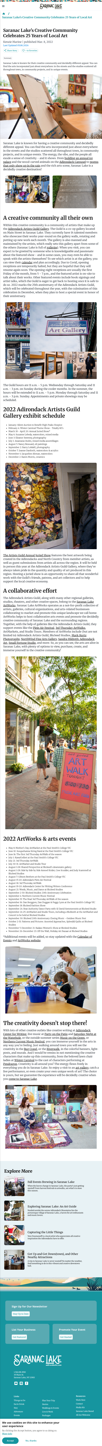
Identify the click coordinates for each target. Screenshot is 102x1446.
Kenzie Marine (12, 41)
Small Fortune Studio (22, 642)
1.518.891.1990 (20, 1372)
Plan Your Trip (48, 1400)
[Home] (3, 13)
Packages (46, 1415)
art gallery (82, 1067)
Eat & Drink (19, 1404)
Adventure (18, 1411)
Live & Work (47, 1412)
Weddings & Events (50, 1408)
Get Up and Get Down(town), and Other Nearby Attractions (53, 1255)
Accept (10, 1440)
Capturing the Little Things (45, 1232)
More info (7, 1434)
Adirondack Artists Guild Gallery (28, 228)
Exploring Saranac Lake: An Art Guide (52, 1206)
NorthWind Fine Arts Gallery (39, 639)
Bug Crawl (30, 1049)
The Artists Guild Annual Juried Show (27, 555)
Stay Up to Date (21, 1314)
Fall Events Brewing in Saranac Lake (51, 1182)
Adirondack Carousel (72, 161)
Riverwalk (53, 1049)
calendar (27, 262)
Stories (45, 1404)
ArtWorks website (29, 940)
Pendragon (10, 1064)
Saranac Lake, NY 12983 (24, 1377)
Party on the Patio (56, 1034)
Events (17, 1415)
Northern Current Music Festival (23, 1041)
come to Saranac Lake (23, 1078)
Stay (16, 1408)
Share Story (12, 50)
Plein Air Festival (43, 627)
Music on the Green (72, 1037)
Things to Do (19, 1400)
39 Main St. (19, 1375)
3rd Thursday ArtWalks (70, 627)
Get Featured (19, 1337)
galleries (52, 247)
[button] (19, 6)
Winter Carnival (24, 1060)
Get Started (66, 1337)
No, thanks (31, 1440)
